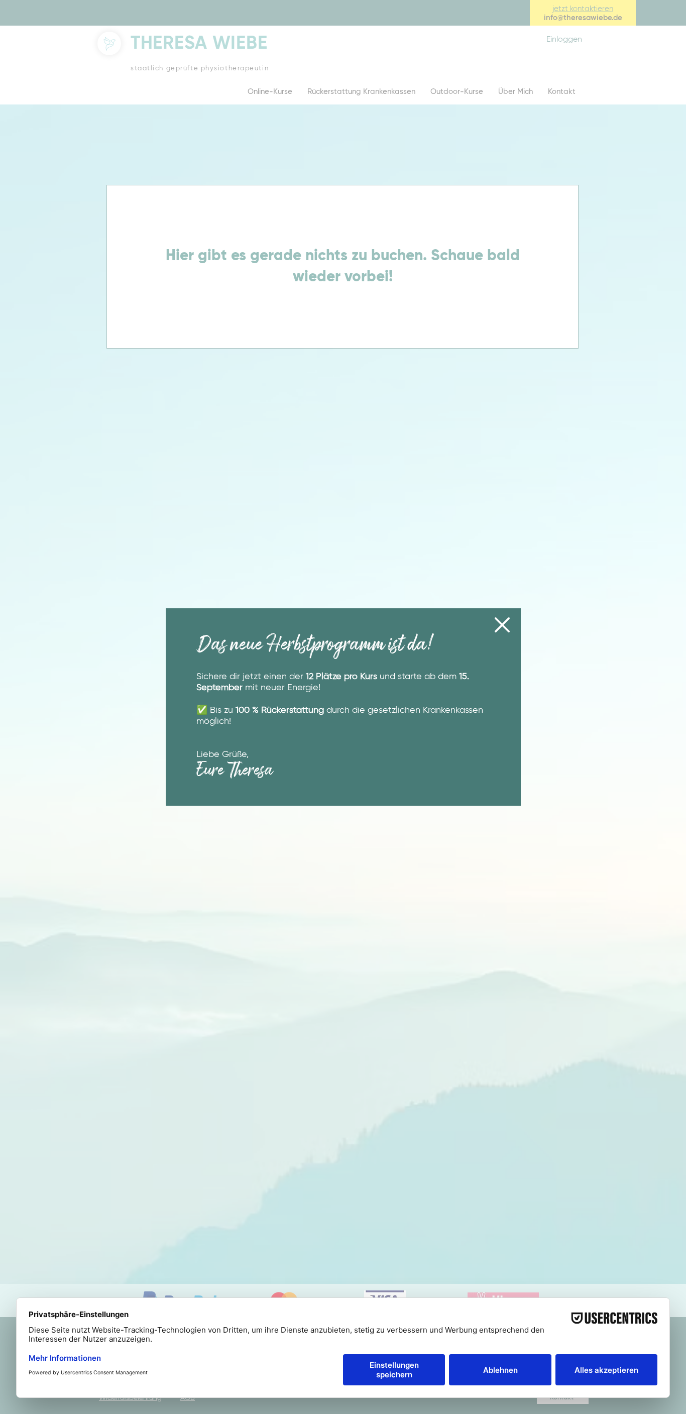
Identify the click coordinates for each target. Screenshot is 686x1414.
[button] (502, 624)
